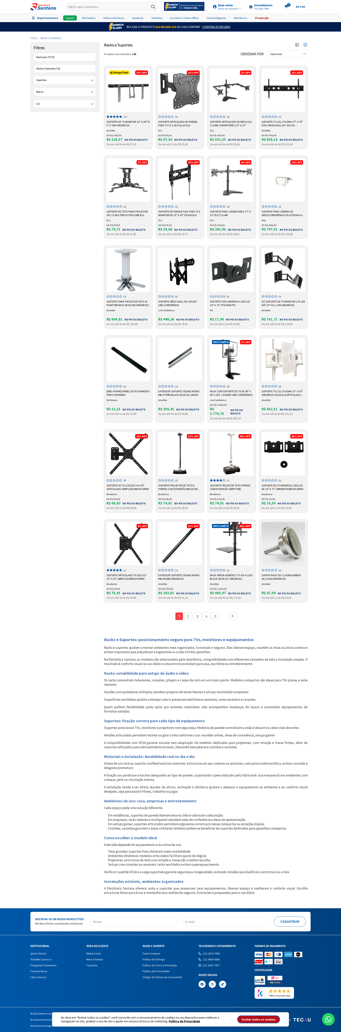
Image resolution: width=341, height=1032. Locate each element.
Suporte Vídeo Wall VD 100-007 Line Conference (177, 303)
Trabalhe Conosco (41, 959)
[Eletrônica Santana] (43, 6)
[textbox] (112, 6)
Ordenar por (252, 54)
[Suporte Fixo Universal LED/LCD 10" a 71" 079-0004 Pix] (231, 270)
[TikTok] (222, 985)
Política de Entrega (153, 959)
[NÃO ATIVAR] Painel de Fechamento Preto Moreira (128, 393)
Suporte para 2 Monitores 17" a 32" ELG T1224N (230, 213)
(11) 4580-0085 (211, 959)
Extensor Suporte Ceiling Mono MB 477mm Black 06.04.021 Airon (179, 393)
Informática (88, 18)
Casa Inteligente (216, 18)
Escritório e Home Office (184, 18)
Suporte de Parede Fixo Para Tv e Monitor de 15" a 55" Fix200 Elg (179, 213)
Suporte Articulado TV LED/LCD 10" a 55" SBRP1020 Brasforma (126, 577)
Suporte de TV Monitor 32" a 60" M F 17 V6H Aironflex (128, 123)
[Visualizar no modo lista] (297, 45)
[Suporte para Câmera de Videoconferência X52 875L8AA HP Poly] (283, 180)
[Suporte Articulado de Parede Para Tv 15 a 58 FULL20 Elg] (180, 90)
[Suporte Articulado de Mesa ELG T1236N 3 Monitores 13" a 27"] (231, 90)
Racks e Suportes (50, 38)
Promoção (262, 18)
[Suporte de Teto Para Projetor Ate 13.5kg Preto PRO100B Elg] (128, 180)
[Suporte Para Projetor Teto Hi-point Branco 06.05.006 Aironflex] (128, 270)
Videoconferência (113, 18)
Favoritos (92, 965)
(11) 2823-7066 (211, 953)
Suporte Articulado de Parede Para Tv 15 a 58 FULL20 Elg (178, 123)
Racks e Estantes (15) (48, 68)
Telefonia (156, 18)
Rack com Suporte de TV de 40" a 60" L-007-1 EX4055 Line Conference (231, 393)
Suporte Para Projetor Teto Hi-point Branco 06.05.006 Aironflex (128, 303)
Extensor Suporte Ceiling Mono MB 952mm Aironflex (179, 577)
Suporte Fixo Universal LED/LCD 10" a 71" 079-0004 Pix (230, 303)
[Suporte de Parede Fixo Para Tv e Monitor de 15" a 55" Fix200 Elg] (180, 180)
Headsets (137, 18)
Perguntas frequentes (43, 965)
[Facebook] (202, 985)
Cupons (70, 18)
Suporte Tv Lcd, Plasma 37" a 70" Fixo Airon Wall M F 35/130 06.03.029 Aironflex (282, 123)
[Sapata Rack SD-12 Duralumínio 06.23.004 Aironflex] (283, 543)
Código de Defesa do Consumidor (162, 977)
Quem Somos (38, 953)
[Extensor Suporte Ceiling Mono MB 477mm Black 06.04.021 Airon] (180, 359)
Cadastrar (289, 921)
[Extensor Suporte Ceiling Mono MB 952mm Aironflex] (180, 543)
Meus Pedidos (94, 959)
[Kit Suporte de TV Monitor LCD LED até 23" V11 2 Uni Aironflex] (283, 270)
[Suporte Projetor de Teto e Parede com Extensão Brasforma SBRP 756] (180, 454)
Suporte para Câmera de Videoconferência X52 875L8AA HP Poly (283, 213)
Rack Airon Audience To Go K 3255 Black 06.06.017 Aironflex (231, 577)
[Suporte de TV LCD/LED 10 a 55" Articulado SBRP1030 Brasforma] (128, 454)
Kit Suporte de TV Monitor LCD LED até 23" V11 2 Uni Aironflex (283, 303)
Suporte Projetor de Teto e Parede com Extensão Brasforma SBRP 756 (179, 487)
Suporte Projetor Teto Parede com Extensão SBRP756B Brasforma (230, 487)
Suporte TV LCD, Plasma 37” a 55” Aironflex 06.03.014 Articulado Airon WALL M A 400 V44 (282, 393)
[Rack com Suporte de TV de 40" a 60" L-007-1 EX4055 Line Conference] (231, 359)
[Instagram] (212, 985)
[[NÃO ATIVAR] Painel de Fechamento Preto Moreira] (128, 359)
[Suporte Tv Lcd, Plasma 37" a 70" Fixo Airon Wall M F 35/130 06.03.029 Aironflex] (283, 90)
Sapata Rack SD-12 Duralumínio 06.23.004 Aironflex (281, 577)
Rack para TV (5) (45, 57)
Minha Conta (93, 953)
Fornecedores (38, 971)
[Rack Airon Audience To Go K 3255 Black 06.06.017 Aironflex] (231, 543)
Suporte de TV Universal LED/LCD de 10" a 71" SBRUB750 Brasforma (283, 487)
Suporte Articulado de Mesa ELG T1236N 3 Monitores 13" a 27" (231, 123)
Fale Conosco (38, 977)
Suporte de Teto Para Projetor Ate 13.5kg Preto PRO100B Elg (127, 213)
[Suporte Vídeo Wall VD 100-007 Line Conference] (180, 270)
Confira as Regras (216, 27)
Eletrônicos (240, 18)
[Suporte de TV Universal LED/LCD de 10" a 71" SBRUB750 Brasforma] (283, 454)
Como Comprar (151, 953)
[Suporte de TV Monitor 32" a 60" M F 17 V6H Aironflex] (128, 90)
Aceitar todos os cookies (259, 1019)
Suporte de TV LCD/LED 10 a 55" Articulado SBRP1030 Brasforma (128, 487)
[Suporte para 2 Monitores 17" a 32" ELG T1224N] (231, 180)
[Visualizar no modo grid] (305, 45)
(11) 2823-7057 (211, 965)
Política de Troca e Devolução (159, 965)
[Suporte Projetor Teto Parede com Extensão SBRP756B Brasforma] (231, 454)
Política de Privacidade (184, 1021)
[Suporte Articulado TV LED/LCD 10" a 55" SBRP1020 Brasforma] (128, 543)
